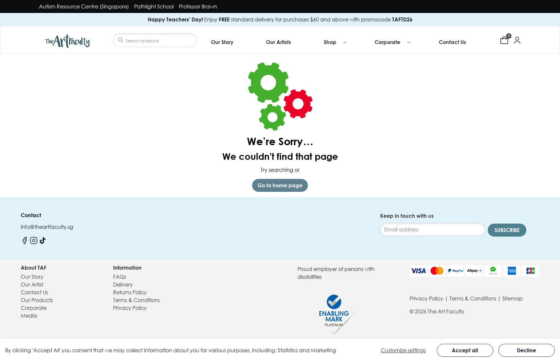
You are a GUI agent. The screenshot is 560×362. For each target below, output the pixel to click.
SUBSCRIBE (507, 230)
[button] (335, 42)
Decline (526, 350)
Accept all (465, 350)
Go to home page (280, 185)
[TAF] (68, 40)
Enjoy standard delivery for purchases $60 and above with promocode (280, 19)
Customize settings (403, 350)
